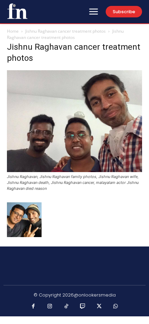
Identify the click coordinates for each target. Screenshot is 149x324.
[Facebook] (33, 306)
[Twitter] (99, 306)
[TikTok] (66, 306)
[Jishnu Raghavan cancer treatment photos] (74, 170)
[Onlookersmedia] (17, 11)
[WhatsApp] (115, 306)
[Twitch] (82, 306)
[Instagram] (49, 306)
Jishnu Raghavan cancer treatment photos (65, 31)
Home (13, 31)
